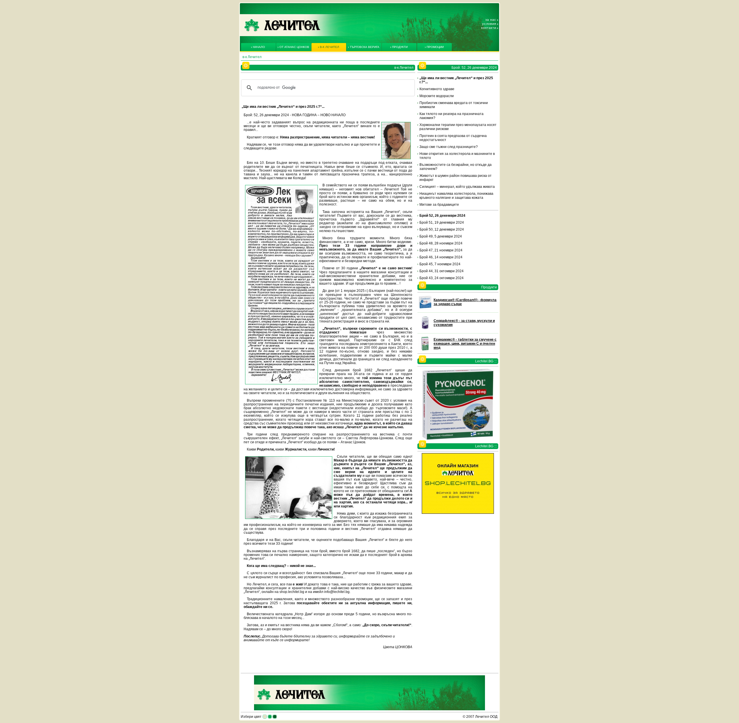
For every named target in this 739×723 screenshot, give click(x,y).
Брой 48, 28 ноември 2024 (440, 243)
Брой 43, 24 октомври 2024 (441, 278)
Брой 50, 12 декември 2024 (441, 229)
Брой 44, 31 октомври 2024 (441, 271)
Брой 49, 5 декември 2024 (440, 236)
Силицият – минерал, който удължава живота (457, 187)
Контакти (488, 27)
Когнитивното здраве (436, 89)
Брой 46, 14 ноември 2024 (440, 257)
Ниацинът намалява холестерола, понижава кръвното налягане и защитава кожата (456, 196)
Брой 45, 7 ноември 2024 (439, 264)
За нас (490, 19)
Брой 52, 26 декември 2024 (442, 216)
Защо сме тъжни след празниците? (448, 147)
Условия (489, 23)
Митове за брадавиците (439, 205)
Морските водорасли (436, 96)
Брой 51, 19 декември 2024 (441, 222)
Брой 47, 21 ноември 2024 (440, 250)
